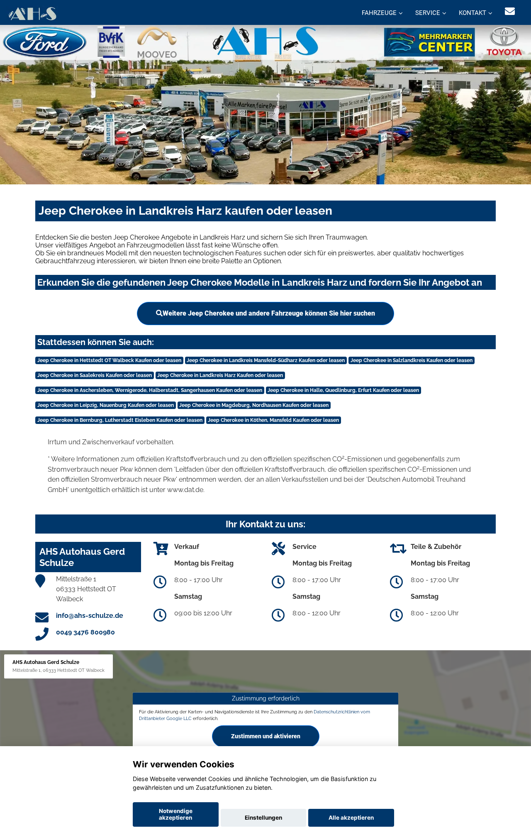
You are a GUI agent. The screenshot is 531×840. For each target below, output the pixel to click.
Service (427, 13)
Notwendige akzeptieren (175, 814)
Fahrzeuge (379, 13)
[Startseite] (32, 13)
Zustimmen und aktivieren (265, 735)
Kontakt (472, 13)
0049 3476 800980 (85, 632)
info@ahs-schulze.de (89, 616)
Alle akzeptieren (351, 817)
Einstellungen (263, 817)
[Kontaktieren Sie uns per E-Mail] (510, 11)
